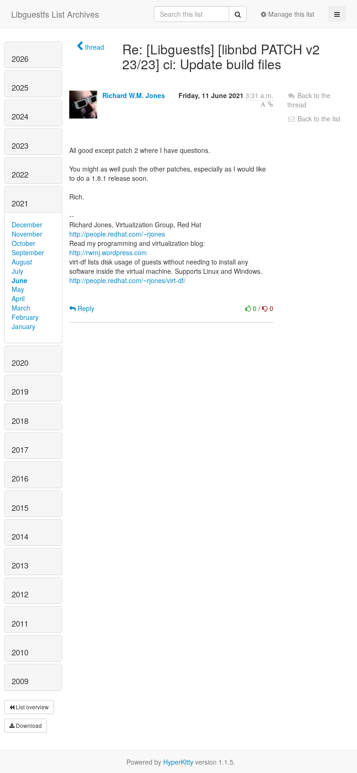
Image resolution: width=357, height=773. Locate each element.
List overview (31, 707)
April (18, 298)
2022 (20, 174)
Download (28, 725)
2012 (20, 594)
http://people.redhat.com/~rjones (117, 233)
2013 (20, 565)
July (17, 271)
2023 (20, 145)
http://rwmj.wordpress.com (108, 252)
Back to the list (318, 118)
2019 (20, 391)
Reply (85, 308)
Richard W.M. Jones (133, 95)
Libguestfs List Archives (55, 14)
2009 (20, 681)
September (28, 252)
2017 (20, 449)
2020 (20, 362)
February (25, 317)
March (21, 307)
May (18, 289)
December (27, 224)
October (23, 243)
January (23, 326)
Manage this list (290, 14)
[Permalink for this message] (270, 104)
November (27, 233)
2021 (20, 203)
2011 (20, 623)
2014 (20, 536)
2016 (20, 478)
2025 (20, 87)
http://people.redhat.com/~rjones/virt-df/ (127, 280)
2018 (20, 420)
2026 (20, 58)
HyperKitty (178, 761)
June (19, 280)
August (22, 261)
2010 (20, 652)
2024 (20, 116)
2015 (20, 507)
